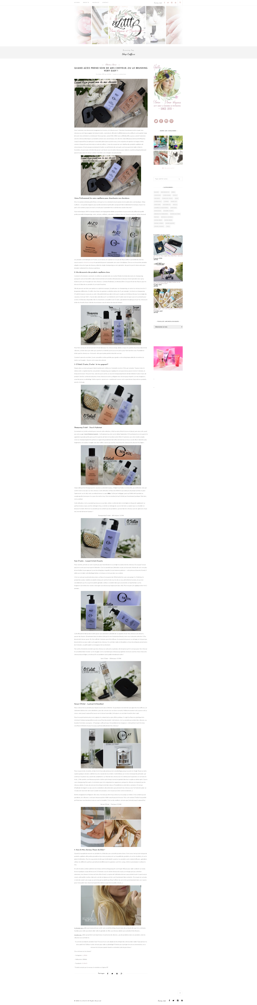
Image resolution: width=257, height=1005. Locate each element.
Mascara (157, 204)
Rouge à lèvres (167, 217)
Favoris (157, 198)
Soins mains (170, 223)
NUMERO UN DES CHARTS (162, 235)
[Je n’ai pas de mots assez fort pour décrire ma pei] (176, 158)
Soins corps (159, 223)
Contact (105, 2)
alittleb (109, 74)
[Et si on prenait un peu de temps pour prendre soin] (161, 158)
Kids (176, 198)
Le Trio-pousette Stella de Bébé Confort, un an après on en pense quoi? (167, 283)
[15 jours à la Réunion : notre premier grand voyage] (176, 143)
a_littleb (85, 955)
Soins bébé (158, 220)
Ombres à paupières (161, 207)
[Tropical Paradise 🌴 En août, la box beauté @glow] (161, 143)
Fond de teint (167, 198)
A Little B (84, 963)
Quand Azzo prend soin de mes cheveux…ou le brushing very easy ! (111, 69)
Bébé (173, 192)
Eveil (175, 195)
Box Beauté (165, 192)
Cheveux (108, 65)
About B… (86, 2)
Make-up (174, 201)
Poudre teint (168, 210)
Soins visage (159, 226)
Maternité (166, 204)
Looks (166, 201)
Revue (114, 65)
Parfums (173, 207)
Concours (166, 195)
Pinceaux (158, 210)
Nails (175, 204)
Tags (168, 226)
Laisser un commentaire (119, 74)
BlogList (96, 2)
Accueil (77, 2)
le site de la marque (88, 262)
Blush (157, 192)
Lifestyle (158, 201)
